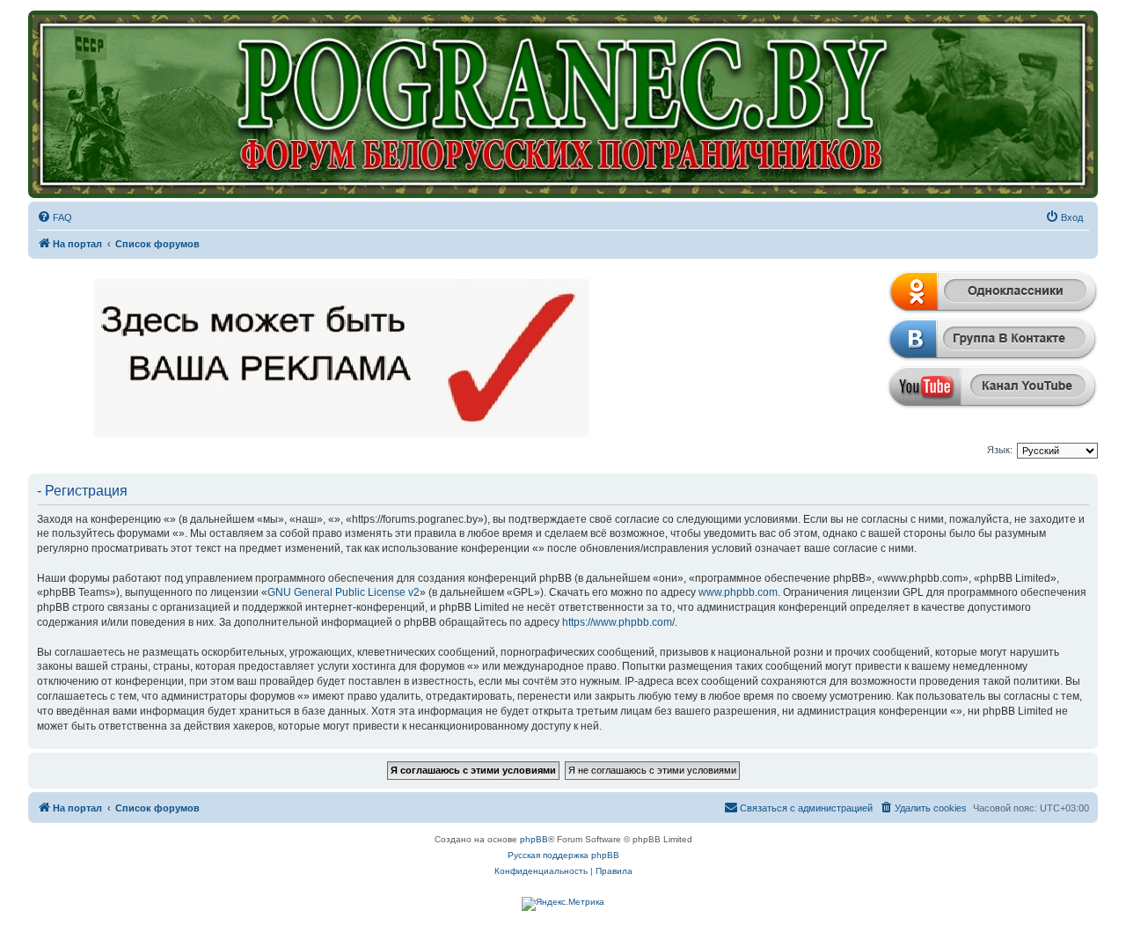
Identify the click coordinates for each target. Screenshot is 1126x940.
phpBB (534, 839)
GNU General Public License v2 (343, 592)
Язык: (1000, 449)
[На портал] (563, 104)
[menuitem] (54, 217)
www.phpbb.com (738, 592)
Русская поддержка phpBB (563, 855)
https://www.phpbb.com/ (618, 622)
